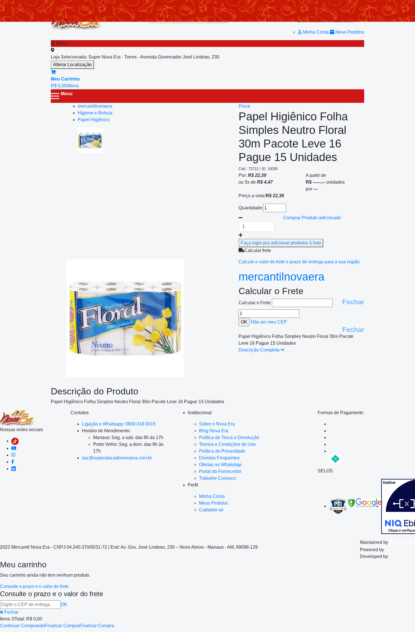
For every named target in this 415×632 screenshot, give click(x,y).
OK (64, 604)
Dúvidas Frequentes (219, 457)
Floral (244, 106)
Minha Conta (316, 32)
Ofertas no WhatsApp (220, 464)
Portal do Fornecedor (220, 471)
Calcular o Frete (255, 302)
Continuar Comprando (22, 625)
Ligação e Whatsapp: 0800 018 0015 (119, 424)
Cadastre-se (211, 509)
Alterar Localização (72, 64)
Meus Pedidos (349, 32)
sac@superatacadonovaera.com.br (117, 457)
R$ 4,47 (265, 182)
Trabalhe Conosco (217, 478)
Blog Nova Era (213, 430)
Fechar (353, 302)
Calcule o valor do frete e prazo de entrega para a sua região (299, 261)
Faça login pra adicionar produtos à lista (281, 242)
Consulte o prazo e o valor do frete (34, 586)
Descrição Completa (260, 350)
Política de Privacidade (222, 451)
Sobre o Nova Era (217, 424)
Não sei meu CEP (269, 322)
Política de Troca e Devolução (229, 437)
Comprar (312, 217)
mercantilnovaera (281, 276)
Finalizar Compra (62, 625)
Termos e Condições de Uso (227, 444)
